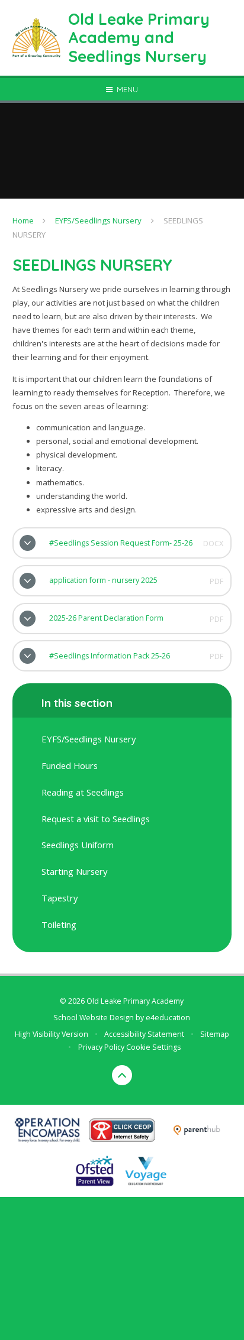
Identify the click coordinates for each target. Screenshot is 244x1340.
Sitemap (214, 1034)
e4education (168, 1018)
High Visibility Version (51, 1034)
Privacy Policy (101, 1047)
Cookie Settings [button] (153, 1047)
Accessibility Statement (144, 1034)
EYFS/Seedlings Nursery (98, 220)
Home (23, 220)
